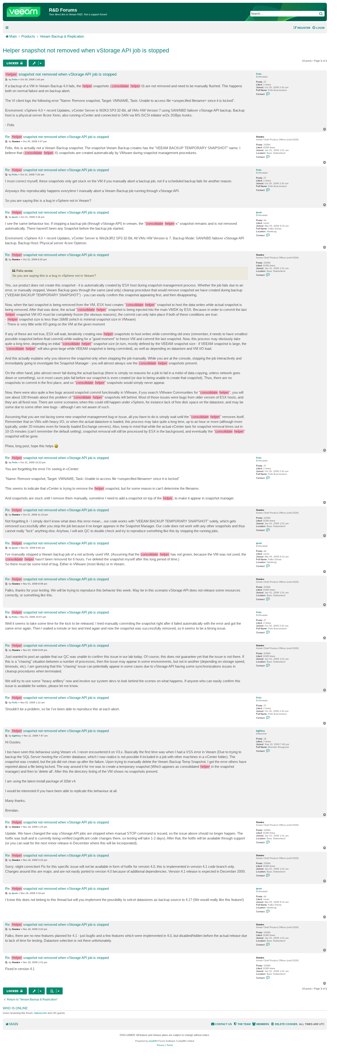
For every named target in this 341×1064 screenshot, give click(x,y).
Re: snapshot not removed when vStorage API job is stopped (57, 137)
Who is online (15, 1008)
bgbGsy (260, 731)
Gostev (260, 136)
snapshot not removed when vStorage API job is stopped (61, 74)
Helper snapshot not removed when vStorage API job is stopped (86, 50)
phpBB (152, 1041)
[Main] (26, 10)
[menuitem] (318, 28)
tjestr (259, 212)
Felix (259, 74)
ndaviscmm (40, 1013)
